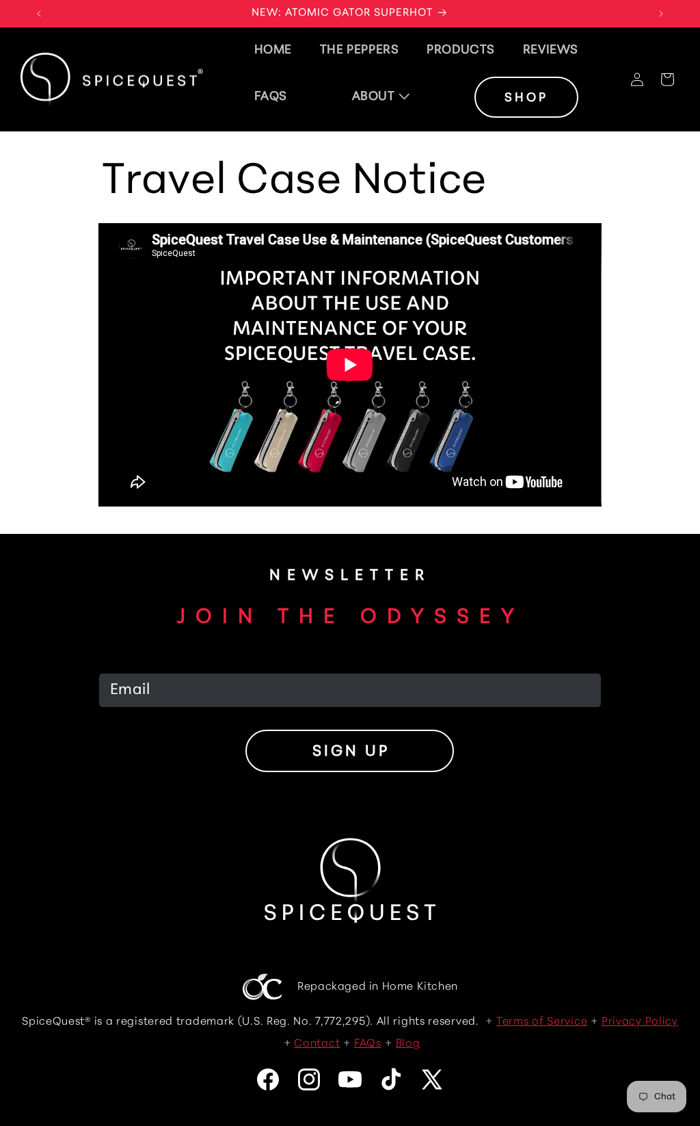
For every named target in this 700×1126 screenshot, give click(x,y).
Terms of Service (541, 1021)
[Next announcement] (661, 14)
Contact (317, 1043)
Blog (408, 1043)
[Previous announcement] (39, 14)
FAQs (367, 1043)
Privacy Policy (640, 1021)
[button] (381, 97)
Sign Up (351, 752)
